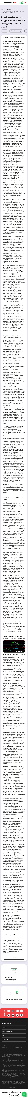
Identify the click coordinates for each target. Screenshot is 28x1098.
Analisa (9, 9)
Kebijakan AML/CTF (18, 1047)
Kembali (15, 958)
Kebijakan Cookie (18, 1092)
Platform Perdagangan (10, 978)
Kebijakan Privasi (17, 1045)
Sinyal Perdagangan (16, 31)
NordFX (3, 9)
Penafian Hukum (5, 1049)
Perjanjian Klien (5, 1045)
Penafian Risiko (5, 1047)
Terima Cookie (14, 1095)
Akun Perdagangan (14, 999)
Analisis (5, 31)
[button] (2, 3)
